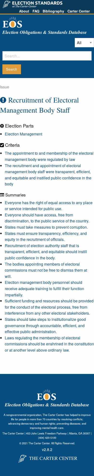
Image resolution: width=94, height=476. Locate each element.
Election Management (23, 134)
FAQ (36, 11)
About (24, 11)
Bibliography (53, 11)
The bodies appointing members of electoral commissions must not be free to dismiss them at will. (46, 270)
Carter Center (78, 11)
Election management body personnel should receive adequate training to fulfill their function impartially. (44, 288)
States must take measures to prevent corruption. (46, 227)
